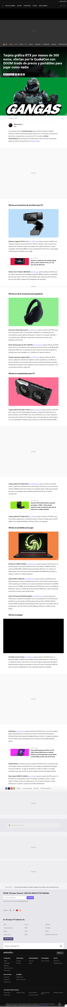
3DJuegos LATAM (20, 992)
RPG (6, 44)
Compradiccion (7, 982)
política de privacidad (23, 901)
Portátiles (48, 928)
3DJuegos (18, 960)
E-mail (24, 74)
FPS (16, 44)
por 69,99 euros (33, 330)
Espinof (30, 963)
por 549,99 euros (30, 579)
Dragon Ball (37, 44)
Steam (35, 5)
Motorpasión (56, 960)
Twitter (64, 6)
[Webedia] (63, 1)
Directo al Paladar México (45, 993)
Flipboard (21, 74)
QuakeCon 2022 (35, 141)
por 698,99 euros (32, 564)
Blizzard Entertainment (51, 934)
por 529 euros (37, 410)
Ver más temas (8, 938)
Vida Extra (18, 963)
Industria (47, 924)
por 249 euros (33, 516)
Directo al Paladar (45, 960)
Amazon (31, 44)
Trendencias (7, 977)
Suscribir (30, 897)
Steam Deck (7, 934)
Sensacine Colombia (33, 995)
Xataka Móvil (7, 963)
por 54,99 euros (35, 357)
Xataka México (7, 992)
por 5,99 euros (29, 657)
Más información (44, 1005)
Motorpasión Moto (58, 963)
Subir (58, 952)
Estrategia (27, 5)
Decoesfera (6, 979)
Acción (19, 5)
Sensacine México (33, 992)
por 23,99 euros (20, 731)
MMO (26, 928)
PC (26, 44)
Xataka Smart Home (8, 968)
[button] (18, 124)
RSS (20, 910)
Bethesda (54, 44)
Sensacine (31, 960)
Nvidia (47, 931)
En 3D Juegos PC (34, 258)
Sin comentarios (9, 74)
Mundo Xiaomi (7, 970)
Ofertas (37, 788)
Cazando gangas (27, 788)
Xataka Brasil (7, 995)
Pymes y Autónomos (21, 979)
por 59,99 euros (34, 241)
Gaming (21, 44)
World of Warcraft (63, 44)
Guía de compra (10, 5)
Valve (26, 931)
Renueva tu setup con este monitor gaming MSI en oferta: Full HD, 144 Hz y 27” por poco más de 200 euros (43, 263)
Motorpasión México (58, 992)
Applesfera (6, 965)
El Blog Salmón (19, 977)
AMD (26, 934)
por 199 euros (35, 272)
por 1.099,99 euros (38, 596)
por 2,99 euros (32, 776)
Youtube (17, 910)
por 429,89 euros (34, 484)
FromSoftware (46, 44)
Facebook (61, 6)
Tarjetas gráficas (46, 788)
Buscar (60, 946)
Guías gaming (43, 5)
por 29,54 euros (38, 345)
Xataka (5, 960)
